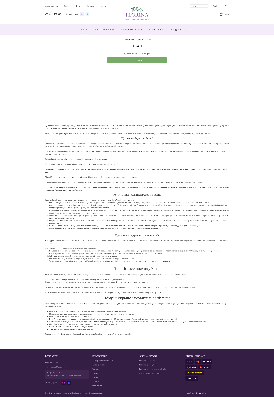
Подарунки (176, 29)
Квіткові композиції (104, 29)
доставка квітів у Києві (71, 393)
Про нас (95, 369)
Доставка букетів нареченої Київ (152, 369)
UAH (215, 6)
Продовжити (137, 60)
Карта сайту (97, 386)
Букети (84, 29)
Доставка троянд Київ (147, 365)
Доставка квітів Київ (147, 360)
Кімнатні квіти (156, 29)
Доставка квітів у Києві (93, 311)
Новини (95, 377)
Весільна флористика (131, 29)
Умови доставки (98, 365)
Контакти (95, 381)
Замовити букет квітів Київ (149, 373)
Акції (190, 29)
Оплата (95, 373)
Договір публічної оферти (102, 360)
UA (225, 6)
